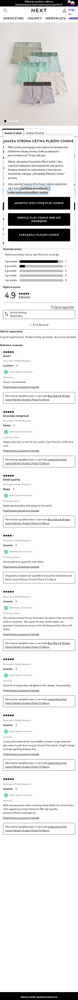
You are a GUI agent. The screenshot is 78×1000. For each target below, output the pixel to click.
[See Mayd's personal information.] (13, 489)
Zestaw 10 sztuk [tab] (35, 133)
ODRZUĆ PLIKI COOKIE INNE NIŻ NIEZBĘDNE (39, 219)
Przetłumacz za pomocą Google (21, 387)
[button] (5, 121)
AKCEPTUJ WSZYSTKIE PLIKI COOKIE (39, 203)
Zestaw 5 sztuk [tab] (13, 133)
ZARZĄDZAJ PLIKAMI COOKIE (39, 234)
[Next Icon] (39, 10)
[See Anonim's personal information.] (16, 545)
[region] (39, 191)
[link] (5, 10)
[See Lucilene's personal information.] (16, 365)
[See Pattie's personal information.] (14, 425)
